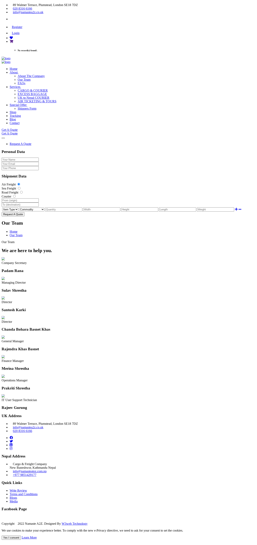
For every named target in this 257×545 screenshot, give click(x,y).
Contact (14, 123)
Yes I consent (11, 537)
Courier (7, 196)
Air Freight (9, 184)
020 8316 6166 (22, 8)
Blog (13, 119)
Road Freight (10, 192)
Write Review (18, 490)
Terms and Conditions (24, 494)
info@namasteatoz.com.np (30, 471)
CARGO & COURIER (33, 90)
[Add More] (236, 209)
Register (17, 27)
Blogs (13, 497)
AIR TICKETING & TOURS (37, 101)
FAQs (21, 83)
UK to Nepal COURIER (33, 97)
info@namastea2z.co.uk (28, 12)
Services (15, 87)
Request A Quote (20, 144)
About (14, 72)
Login (15, 33)
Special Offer (18, 105)
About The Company (31, 76)
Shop (13, 112)
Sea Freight (9, 188)
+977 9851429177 (24, 475)
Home (13, 68)
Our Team (24, 79)
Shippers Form (27, 108)
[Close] (3, 138)
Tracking (15, 115)
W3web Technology (75, 523)
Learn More (29, 537)
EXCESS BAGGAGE (32, 94)
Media (14, 501)
